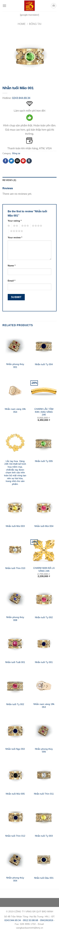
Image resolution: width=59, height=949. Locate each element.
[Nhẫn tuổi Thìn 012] (15, 817)
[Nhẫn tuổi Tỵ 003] (44, 817)
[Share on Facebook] (5, 161)
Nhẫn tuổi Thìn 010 (15, 568)
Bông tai (35, 24)
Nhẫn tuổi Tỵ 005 (44, 461)
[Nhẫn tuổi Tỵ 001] (44, 644)
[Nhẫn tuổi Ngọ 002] (15, 730)
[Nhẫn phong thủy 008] (15, 599)
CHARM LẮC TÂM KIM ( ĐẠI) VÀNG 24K (43, 412)
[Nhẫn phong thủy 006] (44, 730)
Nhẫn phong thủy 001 (15, 365)
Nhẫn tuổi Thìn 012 (15, 836)
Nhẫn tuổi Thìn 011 (44, 794)
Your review (15, 237)
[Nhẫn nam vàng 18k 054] (15, 391)
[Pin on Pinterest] (23, 161)
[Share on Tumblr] (29, 161)
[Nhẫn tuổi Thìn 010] (15, 550)
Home (22, 24)
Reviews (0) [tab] (9, 180)
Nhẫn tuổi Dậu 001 (44, 878)
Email (11, 280)
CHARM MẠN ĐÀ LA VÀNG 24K (44, 569)
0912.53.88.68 (30, 920)
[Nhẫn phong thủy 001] (15, 346)
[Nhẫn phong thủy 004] (15, 859)
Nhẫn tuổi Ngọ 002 (15, 749)
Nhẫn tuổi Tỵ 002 (44, 617)
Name (11, 265)
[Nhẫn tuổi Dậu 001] (44, 859)
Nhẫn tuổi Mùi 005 (15, 794)
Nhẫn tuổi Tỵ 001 (44, 662)
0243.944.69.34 (21, 98)
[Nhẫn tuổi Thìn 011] (44, 775)
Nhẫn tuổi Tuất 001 (15, 662)
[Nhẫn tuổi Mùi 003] (15, 507)
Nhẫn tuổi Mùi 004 (43, 526)
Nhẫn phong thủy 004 (15, 879)
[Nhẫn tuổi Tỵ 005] (44, 442)
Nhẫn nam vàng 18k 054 (15, 410)
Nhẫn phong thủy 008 (15, 618)
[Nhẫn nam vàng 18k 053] (44, 685)
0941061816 (46, 920)
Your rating (14, 220)
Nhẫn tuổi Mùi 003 (15, 526)
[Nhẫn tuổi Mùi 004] (44, 507)
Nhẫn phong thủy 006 (44, 750)
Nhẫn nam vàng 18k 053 (43, 705)
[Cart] (53, 5)
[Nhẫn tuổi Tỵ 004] (44, 346)
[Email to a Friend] (17, 161)
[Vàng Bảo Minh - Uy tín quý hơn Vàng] (29, 5)
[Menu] (4, 6)
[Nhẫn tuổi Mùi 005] (15, 775)
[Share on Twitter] (11, 161)
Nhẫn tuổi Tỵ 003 (44, 836)
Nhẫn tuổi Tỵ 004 (44, 364)
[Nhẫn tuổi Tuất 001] (15, 644)
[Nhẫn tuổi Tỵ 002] (44, 599)
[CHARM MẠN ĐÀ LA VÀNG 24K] (44, 550)
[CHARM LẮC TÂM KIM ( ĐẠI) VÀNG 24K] (44, 391)
